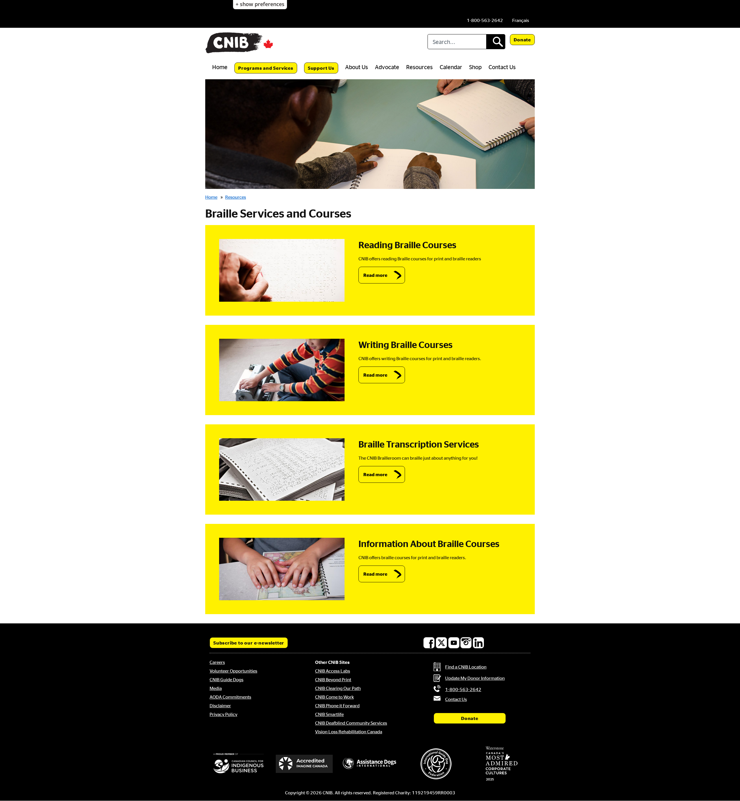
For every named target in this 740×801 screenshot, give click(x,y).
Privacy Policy (223, 714)
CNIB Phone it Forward (337, 705)
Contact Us (502, 67)
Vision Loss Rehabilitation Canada (348, 731)
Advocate (387, 67)
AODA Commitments (230, 696)
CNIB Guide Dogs (226, 679)
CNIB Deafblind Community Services (351, 722)
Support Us (321, 68)
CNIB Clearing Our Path (338, 688)
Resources (419, 67)
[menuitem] (520, 20)
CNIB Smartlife (329, 714)
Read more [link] (375, 275)
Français (520, 20)
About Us (356, 67)
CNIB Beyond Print (333, 679)
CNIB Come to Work (334, 696)
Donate (522, 39)
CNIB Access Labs (332, 670)
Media (216, 688)
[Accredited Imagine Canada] (304, 764)
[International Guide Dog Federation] (436, 764)
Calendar (451, 67)
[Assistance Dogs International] (370, 763)
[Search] (495, 41)
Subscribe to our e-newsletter (248, 642)
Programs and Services (265, 68)
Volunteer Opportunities (233, 670)
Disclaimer (220, 705)
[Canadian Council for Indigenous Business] (238, 763)
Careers (217, 662)
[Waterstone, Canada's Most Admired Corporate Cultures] (501, 763)
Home (219, 67)
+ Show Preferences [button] (260, 4)
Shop (475, 67)
